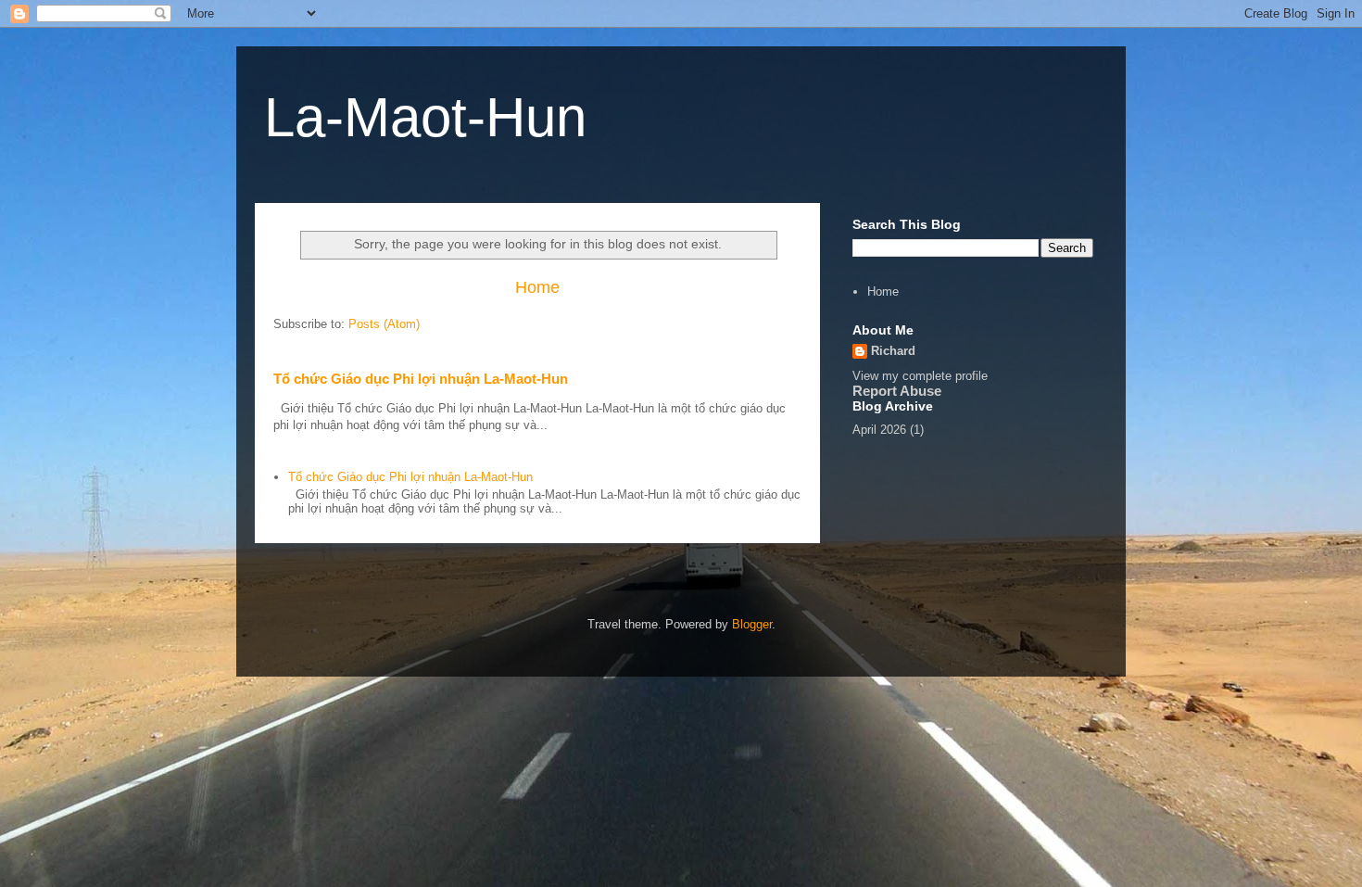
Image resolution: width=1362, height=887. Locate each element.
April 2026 (879, 430)
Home (537, 287)
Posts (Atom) (384, 324)
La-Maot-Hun (425, 117)
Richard (893, 351)
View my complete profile (920, 376)
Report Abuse (896, 391)
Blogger (752, 624)
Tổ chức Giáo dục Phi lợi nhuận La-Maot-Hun (420, 378)
